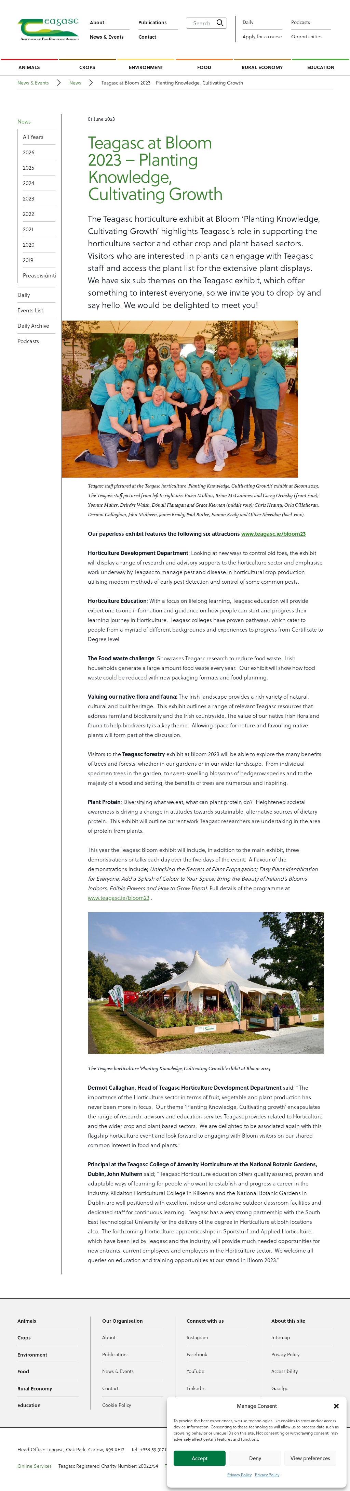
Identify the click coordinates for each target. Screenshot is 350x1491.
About (97, 22)
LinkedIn (196, 1388)
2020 (29, 244)
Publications (152, 22)
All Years (33, 137)
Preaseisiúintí (39, 275)
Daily (248, 22)
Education (320, 67)
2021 (28, 229)
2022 (28, 214)
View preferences (310, 1458)
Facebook (197, 1354)
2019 (28, 260)
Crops (87, 67)
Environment (146, 67)
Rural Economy (262, 67)
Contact (147, 36)
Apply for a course (262, 36)
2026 (28, 152)
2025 (28, 167)
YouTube (195, 1371)
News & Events (107, 36)
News (75, 82)
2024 (28, 183)
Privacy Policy (239, 1474)
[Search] (220, 23)
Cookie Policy (116, 1405)
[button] (336, 1406)
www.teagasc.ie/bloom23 (118, 898)
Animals (29, 67)
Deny (255, 1458)
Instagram (197, 1337)
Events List (30, 310)
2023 (28, 198)
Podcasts (300, 22)
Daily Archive (33, 325)
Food (204, 67)
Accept (199, 1458)
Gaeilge (279, 1388)
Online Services (34, 1465)
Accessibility (284, 1371)
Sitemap (280, 1337)
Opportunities (306, 36)
